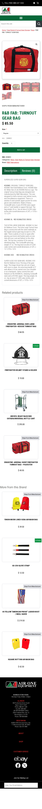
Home (4, 30)
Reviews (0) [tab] (28, 170)
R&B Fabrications (13, 162)
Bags (32, 30)
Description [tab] (10, 170)
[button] (36, 44)
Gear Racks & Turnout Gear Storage (18, 30)
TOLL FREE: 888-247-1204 (14, 3)
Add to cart (21, 150)
